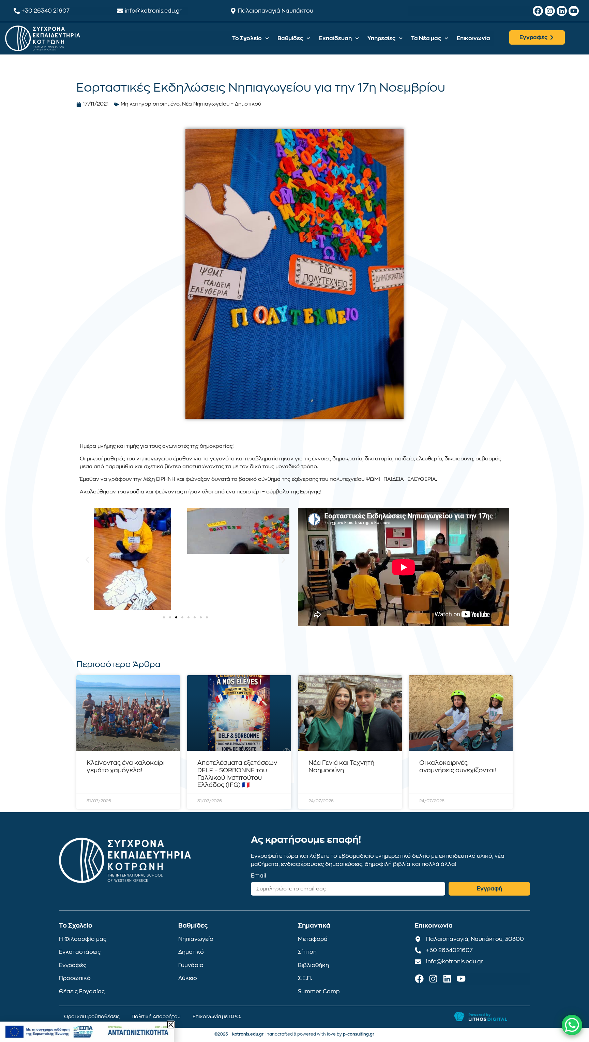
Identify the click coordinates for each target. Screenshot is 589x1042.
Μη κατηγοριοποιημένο (150, 104)
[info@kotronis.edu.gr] (120, 11)
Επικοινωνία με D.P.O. (217, 1016)
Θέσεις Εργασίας (82, 991)
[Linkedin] (562, 11)
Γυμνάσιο (190, 965)
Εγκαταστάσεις (80, 952)
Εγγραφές (72, 965)
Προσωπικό (75, 978)
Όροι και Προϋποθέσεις (92, 1016)
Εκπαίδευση (335, 38)
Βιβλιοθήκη (313, 965)
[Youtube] (574, 11)
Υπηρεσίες (381, 38)
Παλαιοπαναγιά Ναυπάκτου (275, 11)
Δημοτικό (191, 952)
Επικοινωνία (473, 38)
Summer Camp (319, 991)
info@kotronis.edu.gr (153, 11)
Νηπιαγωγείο (195, 939)
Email (258, 876)
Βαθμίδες (290, 38)
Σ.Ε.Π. (305, 978)
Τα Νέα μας (426, 38)
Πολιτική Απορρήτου (156, 1016)
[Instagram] (550, 11)
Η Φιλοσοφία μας (82, 939)
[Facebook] (538, 11)
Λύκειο (187, 978)
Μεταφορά (313, 939)
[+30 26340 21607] (17, 11)
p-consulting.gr (358, 1034)
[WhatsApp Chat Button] (572, 1025)
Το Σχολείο (247, 38)
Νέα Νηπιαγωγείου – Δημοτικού (221, 104)
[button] (87, 560)
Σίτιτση (307, 952)
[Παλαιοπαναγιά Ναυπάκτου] (233, 11)
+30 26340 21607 (45, 11)
